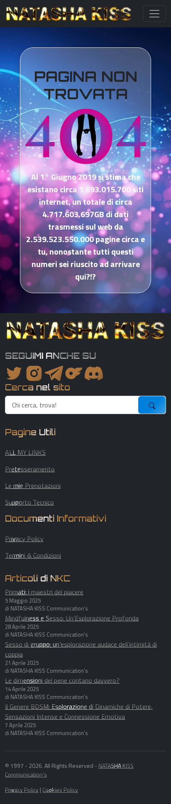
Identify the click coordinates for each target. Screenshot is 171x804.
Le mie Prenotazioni (33, 485)
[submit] (152, 405)
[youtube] (94, 373)
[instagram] (34, 373)
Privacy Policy (24, 539)
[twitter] (14, 373)
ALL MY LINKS (25, 452)
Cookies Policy (60, 789)
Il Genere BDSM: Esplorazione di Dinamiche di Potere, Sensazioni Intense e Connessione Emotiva (79, 711)
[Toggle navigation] (154, 13)
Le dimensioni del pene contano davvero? (62, 680)
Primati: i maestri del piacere (44, 592)
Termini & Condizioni (33, 555)
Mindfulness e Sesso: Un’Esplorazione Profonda (72, 618)
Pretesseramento (30, 469)
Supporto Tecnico (29, 502)
